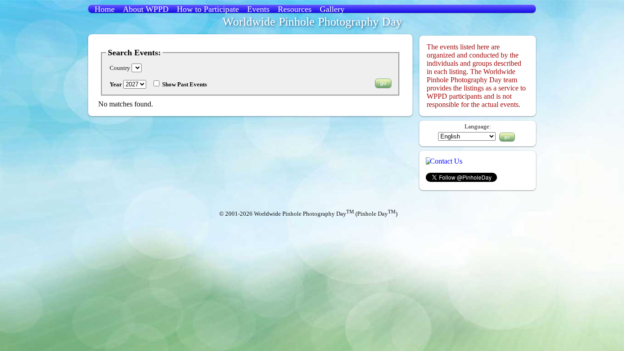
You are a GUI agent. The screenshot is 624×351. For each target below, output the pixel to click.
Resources (295, 9)
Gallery (332, 9)
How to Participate (208, 9)
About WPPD (146, 9)
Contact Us (446, 161)
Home (105, 9)
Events (258, 9)
